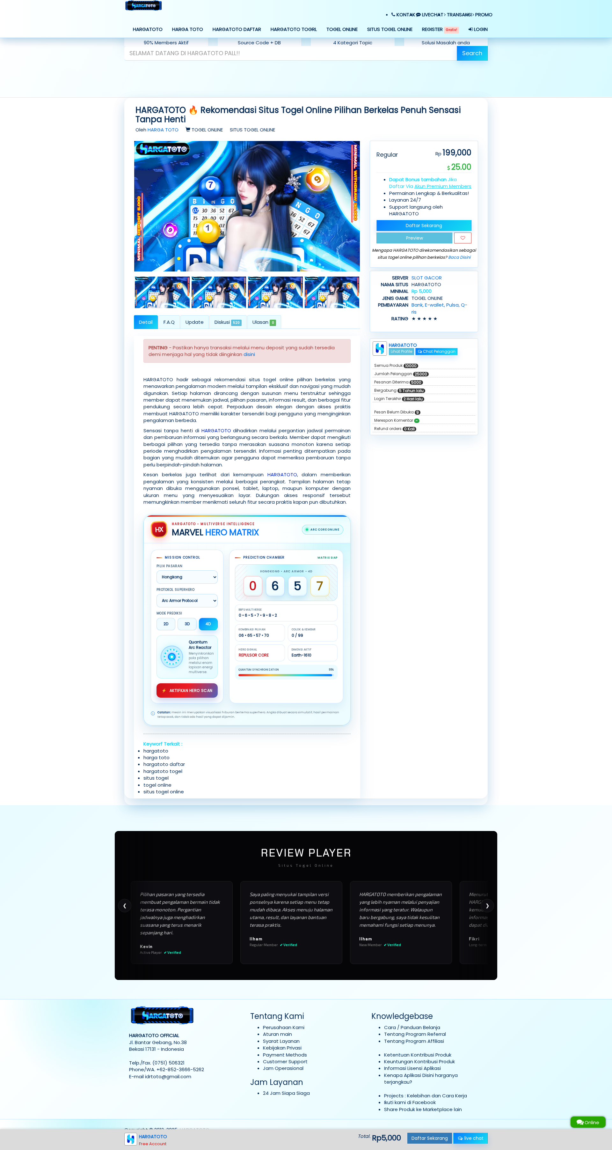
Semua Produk (395, 365)
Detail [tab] (146, 322)
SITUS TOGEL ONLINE (389, 29)
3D (187, 624)
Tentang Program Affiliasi (414, 1041)
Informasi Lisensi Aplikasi (412, 1068)
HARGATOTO (148, 29)
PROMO (483, 14)
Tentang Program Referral (415, 1034)
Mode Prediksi (169, 613)
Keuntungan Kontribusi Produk (419, 1061)
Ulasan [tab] (263, 322)
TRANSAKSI (459, 14)
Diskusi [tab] (227, 322)
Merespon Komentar (396, 420)
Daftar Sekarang (424, 225)
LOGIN (480, 29)
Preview (414, 238)
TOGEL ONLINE (342, 29)
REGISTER (439, 29)
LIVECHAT (432, 14)
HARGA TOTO (187, 29)
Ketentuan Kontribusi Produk (417, 1054)
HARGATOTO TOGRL (294, 29)
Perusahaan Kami (283, 1027)
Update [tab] (195, 322)
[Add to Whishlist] (462, 238)
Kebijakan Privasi (282, 1047)
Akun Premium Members (442, 186)
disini (249, 354)
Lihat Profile (401, 351)
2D (166, 624)
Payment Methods (285, 1054)
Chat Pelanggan (438, 351)
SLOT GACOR (427, 277)
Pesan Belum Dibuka (396, 412)
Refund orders (394, 429)
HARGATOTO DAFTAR (237, 29)
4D (208, 624)
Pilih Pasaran (170, 566)
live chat (473, 1138)
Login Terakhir (398, 399)
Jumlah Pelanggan (400, 374)
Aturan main (277, 1034)
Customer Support (285, 1061)
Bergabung (399, 390)
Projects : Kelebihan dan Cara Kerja (425, 1095)
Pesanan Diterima (397, 382)
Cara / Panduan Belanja (412, 1027)
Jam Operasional (283, 1068)
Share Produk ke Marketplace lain (423, 1109)
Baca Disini (459, 257)
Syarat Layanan (281, 1041)
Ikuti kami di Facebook (410, 1102)
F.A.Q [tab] (169, 322)
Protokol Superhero (175, 590)
